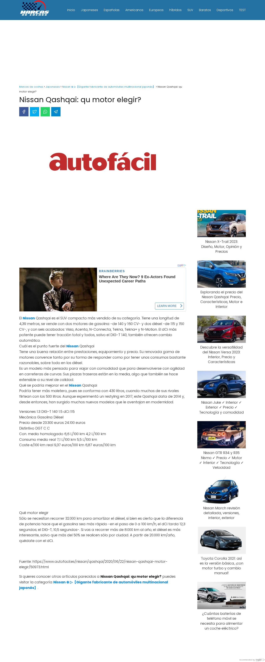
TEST (242, 10)
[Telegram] (56, 111)
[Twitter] (34, 111)
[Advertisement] (132, 53)
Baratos (205, 10)
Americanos (134, 10)
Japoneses (89, 10)
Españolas (112, 10)
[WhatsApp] (45, 111)
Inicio (71, 10)
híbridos (175, 10)
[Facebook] (24, 111)
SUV (190, 10)
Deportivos (225, 10)
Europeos (156, 10)
